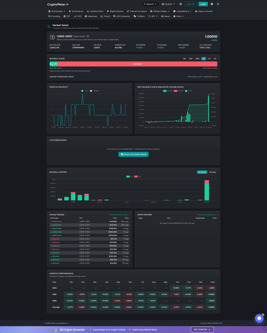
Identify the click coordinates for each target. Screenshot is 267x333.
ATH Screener (123, 16)
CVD (79, 16)
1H (204, 59)
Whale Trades (160, 11)
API (153, 16)
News (167, 16)
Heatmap (92, 16)
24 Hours (202, 172)
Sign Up (191, 4)
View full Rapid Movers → (207, 215)
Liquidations (182, 11)
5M (184, 59)
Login (203, 4)
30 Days (212, 172)
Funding (55, 16)
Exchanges (56, 11)
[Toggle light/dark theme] (180, 4)
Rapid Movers (116, 11)
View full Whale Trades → (119, 215)
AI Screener (78, 11)
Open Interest (205, 11)
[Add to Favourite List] (87, 36)
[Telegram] (212, 4)
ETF (68, 16)
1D (215, 59)
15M (190, 59)
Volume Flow (96, 11)
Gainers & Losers (138, 11)
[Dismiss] (264, 328)
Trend (107, 16)
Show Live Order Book (134, 154)
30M (197, 59)
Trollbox (141, 16)
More (179, 16)
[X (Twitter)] (218, 4)
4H (209, 59)
